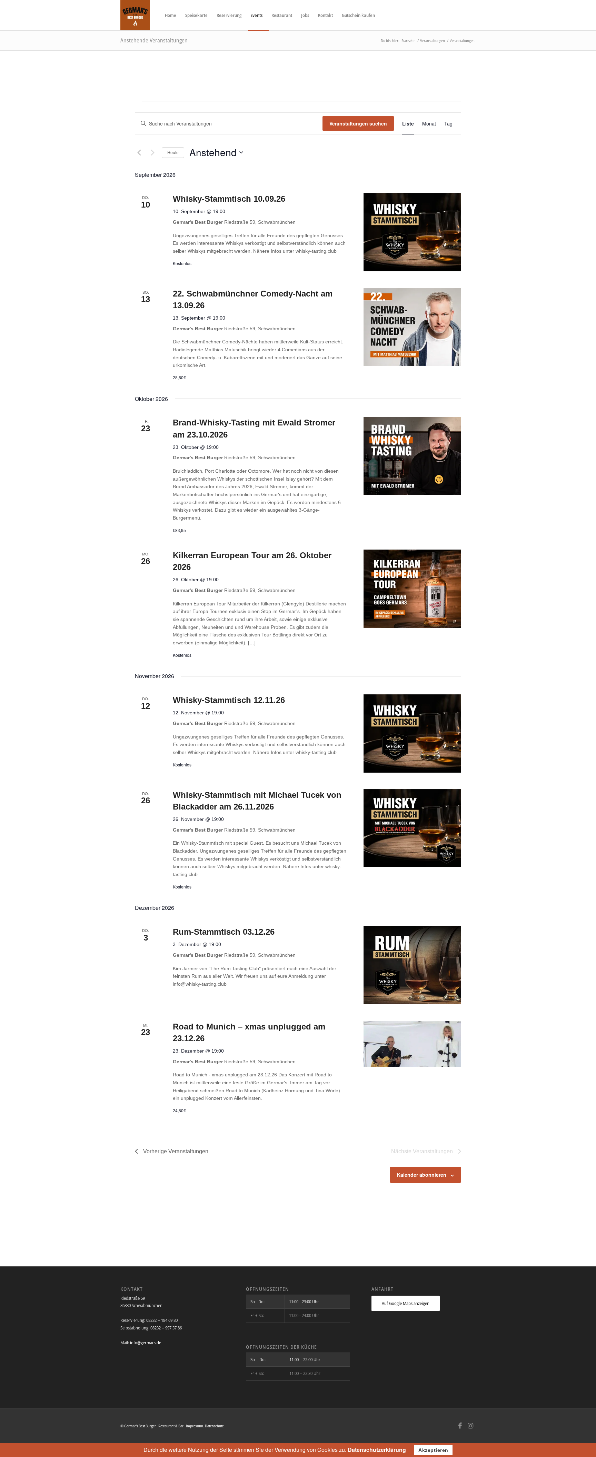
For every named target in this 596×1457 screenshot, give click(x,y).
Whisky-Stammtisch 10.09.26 (229, 198)
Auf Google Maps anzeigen (405, 1303)
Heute (173, 152)
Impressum (194, 1425)
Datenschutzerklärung (377, 1450)
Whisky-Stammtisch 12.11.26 (229, 700)
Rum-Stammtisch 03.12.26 (224, 931)
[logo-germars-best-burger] (135, 15)
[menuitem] (170, 15)
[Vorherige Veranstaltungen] (139, 152)
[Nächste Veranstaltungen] (152, 152)
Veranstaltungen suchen (358, 123)
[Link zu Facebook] (460, 1425)
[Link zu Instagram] (470, 1425)
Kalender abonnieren (421, 1174)
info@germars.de (145, 1342)
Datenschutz (214, 1425)
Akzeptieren (433, 1450)
